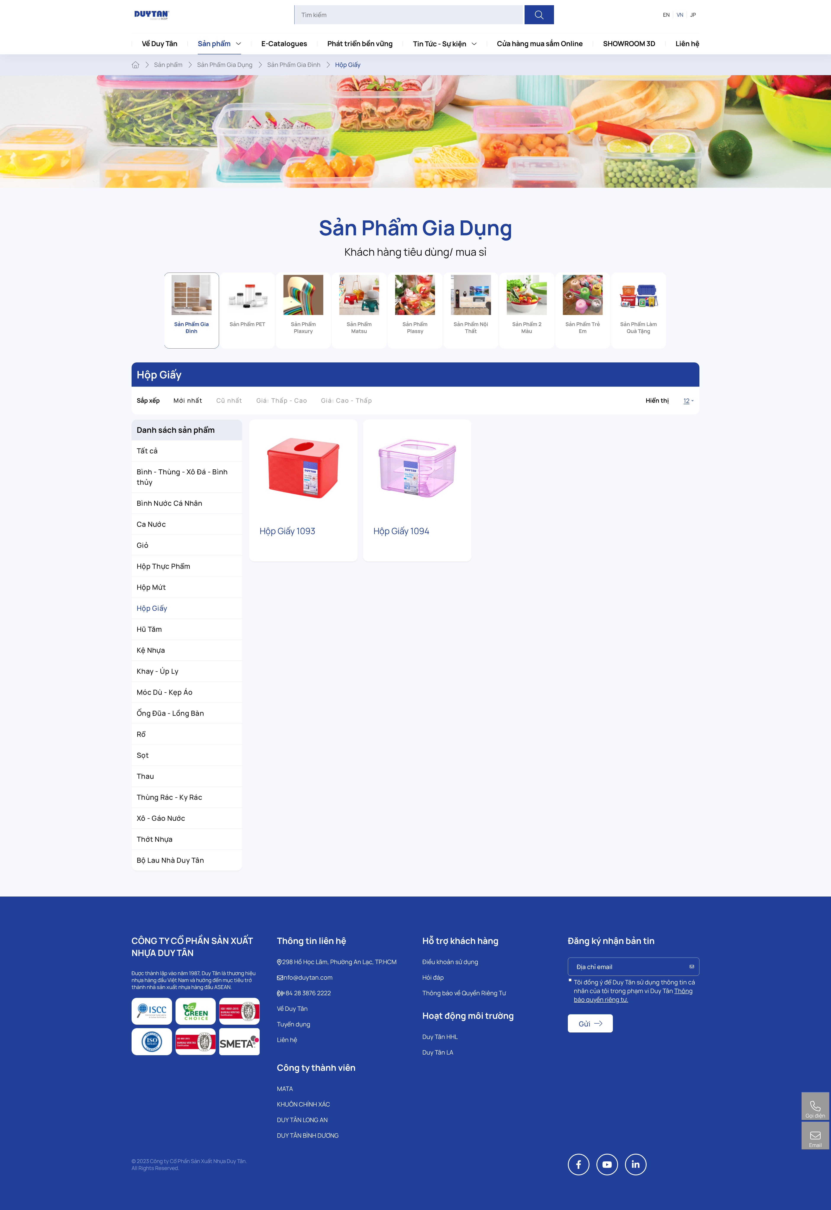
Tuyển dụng (293, 1024)
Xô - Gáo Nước (161, 818)
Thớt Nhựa (155, 839)
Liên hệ (687, 43)
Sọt (143, 755)
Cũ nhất (229, 400)
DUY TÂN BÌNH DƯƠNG (308, 1135)
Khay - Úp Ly (158, 671)
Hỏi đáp (433, 977)
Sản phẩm (214, 43)
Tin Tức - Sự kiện (439, 43)
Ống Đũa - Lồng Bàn (170, 713)
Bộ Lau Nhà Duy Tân (170, 860)
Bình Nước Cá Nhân (170, 503)
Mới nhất (188, 400)
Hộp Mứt (151, 587)
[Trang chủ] (135, 65)
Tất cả (147, 451)
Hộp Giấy (152, 608)
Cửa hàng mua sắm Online (540, 43)
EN (666, 14)
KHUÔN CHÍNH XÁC (303, 1104)
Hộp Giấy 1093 (287, 531)
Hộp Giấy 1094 (402, 531)
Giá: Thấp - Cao (282, 400)
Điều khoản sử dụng (450, 962)
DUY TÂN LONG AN (302, 1120)
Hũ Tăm (149, 629)
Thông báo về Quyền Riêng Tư (464, 993)
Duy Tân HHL (440, 1036)
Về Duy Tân (159, 43)
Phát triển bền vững (360, 43)
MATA (285, 1088)
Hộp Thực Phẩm (164, 566)
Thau (145, 776)
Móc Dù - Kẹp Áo (165, 692)
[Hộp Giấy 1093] (303, 468)
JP (693, 14)
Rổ (141, 734)
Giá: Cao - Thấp (346, 400)
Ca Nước (151, 524)
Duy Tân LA (437, 1052)
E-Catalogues (284, 43)
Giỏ (142, 545)
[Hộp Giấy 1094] (417, 468)
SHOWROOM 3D (629, 43)
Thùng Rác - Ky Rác (169, 797)
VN (680, 14)
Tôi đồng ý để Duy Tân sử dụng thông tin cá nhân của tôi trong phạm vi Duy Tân (634, 990)
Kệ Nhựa (151, 650)
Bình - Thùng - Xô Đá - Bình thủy (182, 477)
